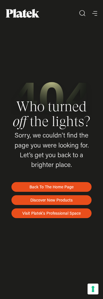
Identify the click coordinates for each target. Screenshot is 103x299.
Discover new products (51, 200)
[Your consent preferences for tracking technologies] (93, 289)
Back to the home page (51, 187)
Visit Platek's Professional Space (51, 213)
